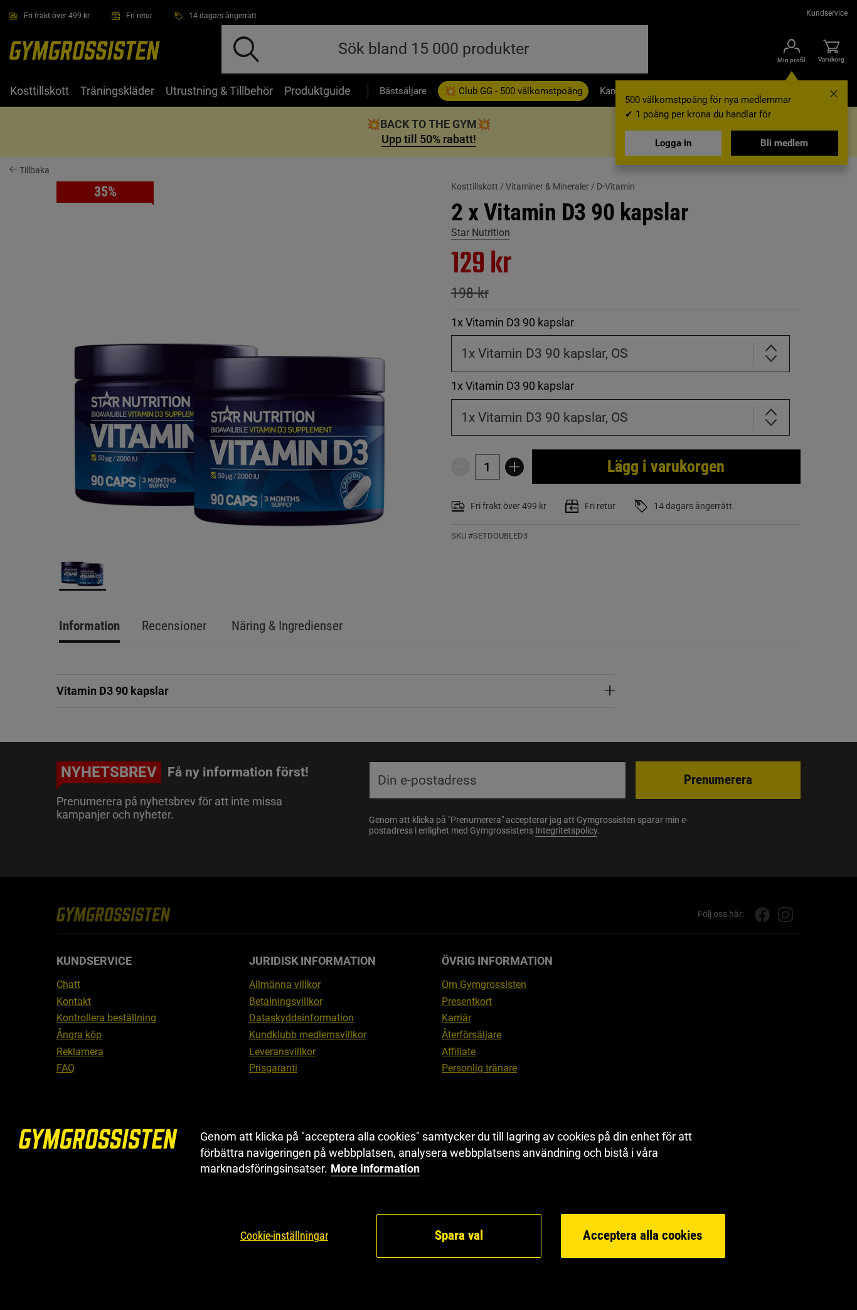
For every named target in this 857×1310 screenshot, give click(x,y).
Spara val (459, 1235)
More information (375, 1168)
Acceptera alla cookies (643, 1235)
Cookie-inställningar (284, 1235)
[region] (428, 1194)
